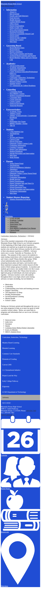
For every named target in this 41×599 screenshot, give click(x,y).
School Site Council (16, 40)
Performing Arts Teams (18, 121)
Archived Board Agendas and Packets (23, 56)
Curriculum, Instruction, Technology (22, 78)
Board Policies (15, 50)
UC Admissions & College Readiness (23, 86)
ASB (11, 136)
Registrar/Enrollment (17, 32)
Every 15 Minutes (11, 330)
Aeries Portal (14, 222)
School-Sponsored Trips (18, 187)
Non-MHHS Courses (17, 94)
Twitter (6, 209)
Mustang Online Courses (18, 82)
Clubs (12, 120)
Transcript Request (16, 105)
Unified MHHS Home (17, 22)
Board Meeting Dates (17, 48)
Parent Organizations (17, 26)
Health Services (15, 20)
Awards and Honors (17, 137)
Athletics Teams (15, 114)
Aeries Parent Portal (16, 163)
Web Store (13, 42)
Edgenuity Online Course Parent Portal (23, 173)
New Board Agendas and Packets (21, 54)
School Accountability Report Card (22, 34)
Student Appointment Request (20, 96)
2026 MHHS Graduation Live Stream (23, 228)
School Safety (14, 36)
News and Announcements (19, 30)
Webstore (13, 232)
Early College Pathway (18, 80)
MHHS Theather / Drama (18, 123)
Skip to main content (8, 2)
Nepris (7, 326)
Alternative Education (17, 70)
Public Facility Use (16, 28)
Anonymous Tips (16, 224)
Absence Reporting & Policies (20, 199)
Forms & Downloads (17, 104)
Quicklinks (9, 216)
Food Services (14, 18)
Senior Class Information (18, 149)
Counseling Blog (15, 98)
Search (6, 212)
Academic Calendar (16, 220)
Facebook (6, 203)
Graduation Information (18, 145)
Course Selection (15, 100)
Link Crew (9, 322)
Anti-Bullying (14, 134)
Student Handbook (16, 151)
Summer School (15, 84)
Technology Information (18, 191)
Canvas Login (14, 139)
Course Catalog (15, 76)
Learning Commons (16, 147)
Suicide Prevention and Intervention (22, 153)
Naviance (8, 324)
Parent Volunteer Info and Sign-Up (22, 183)
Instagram (6, 206)
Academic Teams (16, 112)
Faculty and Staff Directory (19, 16)
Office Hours (14, 24)
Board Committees (16, 52)
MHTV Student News (13, 332)
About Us (13, 12)
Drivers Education (16, 141)
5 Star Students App (16, 132)
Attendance (13, 169)
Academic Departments (18, 68)
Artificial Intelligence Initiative (20, 167)
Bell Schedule (14, 14)
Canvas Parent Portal (17, 171)
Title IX (12, 125)
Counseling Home (16, 92)
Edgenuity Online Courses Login (21, 143)
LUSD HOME (15, 218)
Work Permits (14, 157)
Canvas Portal (14, 230)
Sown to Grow (10, 320)
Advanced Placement (17, 66)
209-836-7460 (31, 411)
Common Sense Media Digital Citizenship (19, 328)
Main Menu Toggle (7, 6)
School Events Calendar (18, 38)
